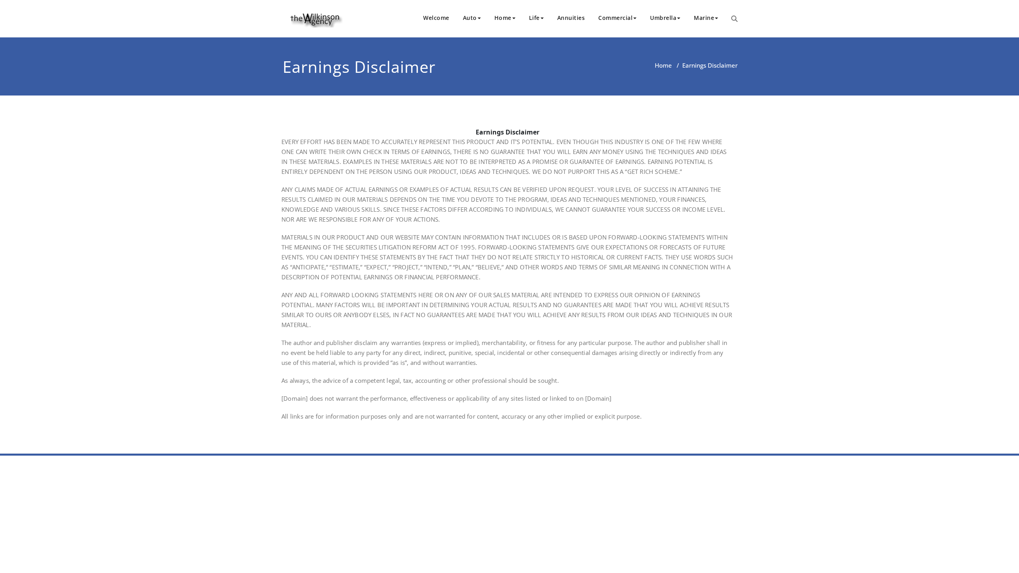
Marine (704, 17)
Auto (470, 17)
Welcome (436, 17)
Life (534, 17)
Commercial (615, 17)
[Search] (734, 18)
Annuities (571, 17)
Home (502, 17)
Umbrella (663, 17)
